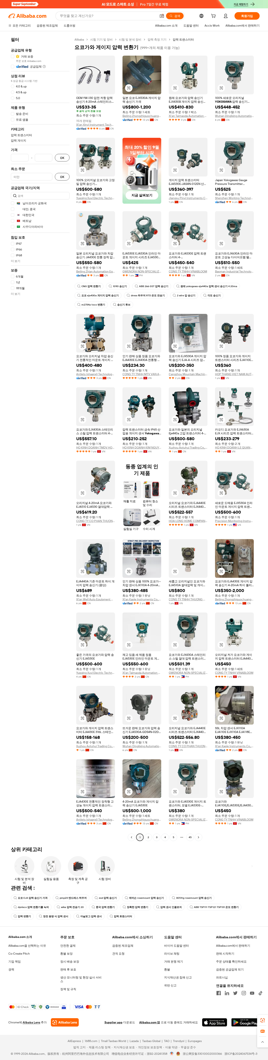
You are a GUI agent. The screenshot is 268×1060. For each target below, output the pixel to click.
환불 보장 (66, 953)
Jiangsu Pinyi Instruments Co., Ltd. (188, 198)
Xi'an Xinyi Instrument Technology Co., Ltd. (95, 124)
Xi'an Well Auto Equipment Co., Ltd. (95, 599)
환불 (167, 969)
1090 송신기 (120, 286)
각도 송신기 (214, 295)
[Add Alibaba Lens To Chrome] (65, 1022)
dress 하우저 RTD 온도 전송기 (148, 295)
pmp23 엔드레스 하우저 (73, 897)
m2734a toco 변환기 (93, 304)
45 (190, 837)
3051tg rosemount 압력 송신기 (194, 897)
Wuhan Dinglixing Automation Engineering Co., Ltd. (234, 116)
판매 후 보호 (68, 969)
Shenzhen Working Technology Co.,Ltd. (234, 198)
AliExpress (74, 1041)
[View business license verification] (172, 1054)
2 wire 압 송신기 (186, 295)
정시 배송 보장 (69, 961)
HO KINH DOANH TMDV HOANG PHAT (95, 447)
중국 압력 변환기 (105, 907)
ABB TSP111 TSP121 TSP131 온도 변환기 (216, 907)
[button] (161, 15)
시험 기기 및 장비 (101, 39)
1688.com (91, 1041)
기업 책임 (14, 961)
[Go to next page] (198, 837)
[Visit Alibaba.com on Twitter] (235, 993)
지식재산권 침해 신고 (178, 977)
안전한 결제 (68, 945)
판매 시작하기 (225, 953)
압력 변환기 (24, 916)
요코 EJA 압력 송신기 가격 (33, 897)
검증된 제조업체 (122, 945)
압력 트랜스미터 (123, 916)
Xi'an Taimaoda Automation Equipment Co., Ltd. (188, 116)
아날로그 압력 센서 (91, 916)
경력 (11, 969)
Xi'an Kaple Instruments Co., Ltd (141, 599)
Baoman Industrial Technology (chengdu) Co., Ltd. (234, 271)
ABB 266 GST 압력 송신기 (153, 286)
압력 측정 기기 (157, 39)
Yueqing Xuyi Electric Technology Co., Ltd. (95, 198)
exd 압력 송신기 (108, 897)
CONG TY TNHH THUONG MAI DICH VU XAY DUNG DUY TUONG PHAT (188, 599)
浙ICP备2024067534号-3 (240, 1053)
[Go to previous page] (131, 837)
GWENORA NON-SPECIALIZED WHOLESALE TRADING (141, 271)
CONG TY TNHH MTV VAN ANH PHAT (141, 374)
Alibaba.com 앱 (149, 1022)
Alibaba (79, 39)
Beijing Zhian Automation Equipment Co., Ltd (95, 271)
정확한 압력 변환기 (137, 907)
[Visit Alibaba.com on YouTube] (252, 993)
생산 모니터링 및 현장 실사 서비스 (81, 979)
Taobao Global (151, 1041)
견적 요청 (118, 953)
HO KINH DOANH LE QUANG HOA (234, 447)
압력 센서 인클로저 (171, 907)
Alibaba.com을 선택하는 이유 (27, 945)
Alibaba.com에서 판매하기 (233, 945)
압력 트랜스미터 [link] (183, 39)
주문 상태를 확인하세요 (231, 961)
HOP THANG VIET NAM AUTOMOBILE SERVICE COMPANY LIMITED (234, 374)
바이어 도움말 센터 (176, 945)
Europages (195, 1041)
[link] (262, 1020)
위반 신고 (170, 985)
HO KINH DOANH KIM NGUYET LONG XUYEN (141, 447)
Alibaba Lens (31, 1022)
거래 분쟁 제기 (173, 961)
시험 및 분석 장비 (130, 39)
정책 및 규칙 (68, 989)
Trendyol (178, 1041)
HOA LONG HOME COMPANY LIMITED (188, 521)
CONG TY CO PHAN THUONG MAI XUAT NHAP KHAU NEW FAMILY (95, 521)
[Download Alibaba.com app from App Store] (214, 1022)
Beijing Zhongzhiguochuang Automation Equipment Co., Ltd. (141, 116)
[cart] (214, 16)
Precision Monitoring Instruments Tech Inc (234, 521)
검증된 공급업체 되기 (230, 969)
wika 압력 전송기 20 (72, 907)
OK (62, 158)
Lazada (134, 1041)
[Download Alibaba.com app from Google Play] (245, 1022)
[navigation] (40, 439)
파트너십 (222, 977)
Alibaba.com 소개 (20, 937)
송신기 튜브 (123, 304)
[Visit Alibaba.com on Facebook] (218, 993)
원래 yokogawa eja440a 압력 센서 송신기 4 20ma (208, 286)
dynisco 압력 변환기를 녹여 (33, 907)
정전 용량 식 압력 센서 (55, 916)
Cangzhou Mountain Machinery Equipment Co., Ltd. (188, 374)
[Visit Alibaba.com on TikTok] (260, 993)
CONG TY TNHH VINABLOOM (188, 271)
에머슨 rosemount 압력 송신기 (146, 897)
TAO (166, 1041)
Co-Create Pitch (19, 953)
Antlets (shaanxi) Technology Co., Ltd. (95, 374)
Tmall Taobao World (113, 1041)
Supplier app (113, 1022)
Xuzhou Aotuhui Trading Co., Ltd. (188, 447)
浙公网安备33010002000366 (202, 1053)
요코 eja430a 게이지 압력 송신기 (100, 295)
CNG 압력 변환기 (91, 286)
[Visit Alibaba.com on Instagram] (243, 993)
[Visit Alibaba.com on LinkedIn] (226, 993)
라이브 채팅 (171, 953)
